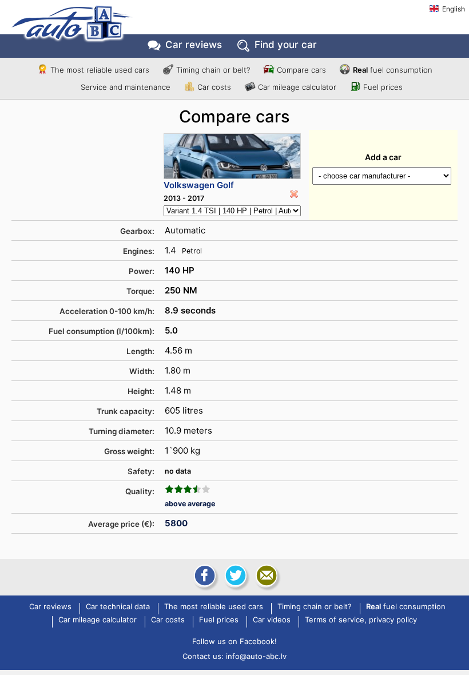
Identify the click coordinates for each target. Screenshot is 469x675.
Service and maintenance (125, 87)
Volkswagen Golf (199, 185)
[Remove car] (294, 193)
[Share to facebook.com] (204, 575)
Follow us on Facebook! (234, 641)
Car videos (272, 620)
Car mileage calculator (297, 87)
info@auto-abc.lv (256, 656)
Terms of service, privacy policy (361, 620)
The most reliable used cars (99, 69)
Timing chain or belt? (213, 69)
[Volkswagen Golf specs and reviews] (232, 156)
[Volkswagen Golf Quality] (187, 489)
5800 (176, 523)
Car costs (214, 87)
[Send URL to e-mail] (265, 575)
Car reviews (193, 44)
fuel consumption (392, 69)
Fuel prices (383, 87)
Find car (286, 44)
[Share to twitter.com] (234, 575)
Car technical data (118, 607)
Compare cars (301, 69)
